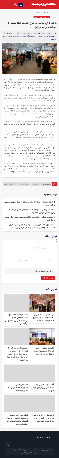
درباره (39, 437)
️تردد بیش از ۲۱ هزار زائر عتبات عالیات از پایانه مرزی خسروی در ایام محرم (29, 203)
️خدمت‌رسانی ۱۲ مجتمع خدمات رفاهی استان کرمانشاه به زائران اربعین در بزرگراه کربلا (31, 211)
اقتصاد (38, 12)
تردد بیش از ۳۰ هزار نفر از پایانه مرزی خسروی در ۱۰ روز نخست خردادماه (43, 418)
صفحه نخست (51, 12)
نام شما (50, 260)
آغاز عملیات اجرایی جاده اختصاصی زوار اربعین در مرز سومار (42, 387)
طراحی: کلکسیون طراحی (29, 453)
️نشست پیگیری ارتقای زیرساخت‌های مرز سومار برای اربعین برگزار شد (29, 219)
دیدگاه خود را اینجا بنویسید (43, 248)
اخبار (43, 12)
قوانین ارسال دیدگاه (43, 271)
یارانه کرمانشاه (9, 184)
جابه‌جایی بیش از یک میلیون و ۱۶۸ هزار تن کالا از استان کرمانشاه (17, 387)
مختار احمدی (24, 184)
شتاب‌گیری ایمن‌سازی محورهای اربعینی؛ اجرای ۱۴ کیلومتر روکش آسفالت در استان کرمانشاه (17, 419)
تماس (48, 437)
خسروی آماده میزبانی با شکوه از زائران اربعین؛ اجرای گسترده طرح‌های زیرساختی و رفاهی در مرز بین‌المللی (32, 226)
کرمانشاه (36, 184)
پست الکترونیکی (22, 260)
